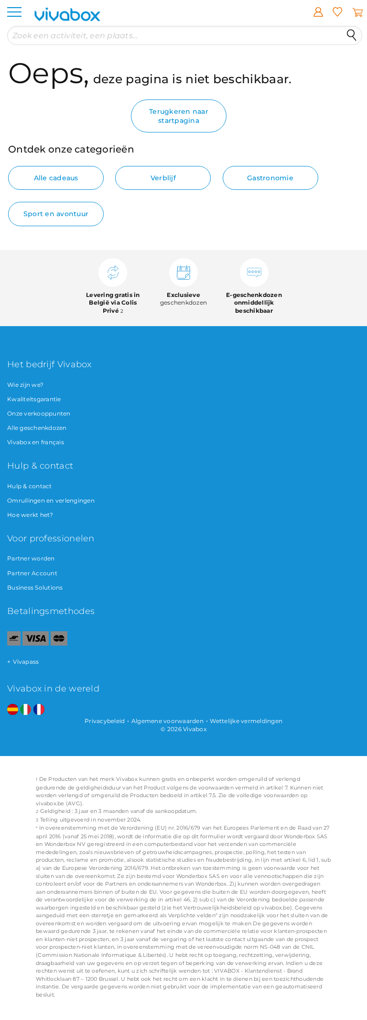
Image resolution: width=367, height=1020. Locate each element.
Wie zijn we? (25, 384)
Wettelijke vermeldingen (246, 720)
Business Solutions (35, 587)
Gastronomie (270, 178)
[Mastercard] (59, 643)
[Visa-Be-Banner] (35, 643)
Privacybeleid (105, 720)
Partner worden (31, 558)
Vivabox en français (35, 442)
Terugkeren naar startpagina (178, 115)
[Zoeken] (351, 35)
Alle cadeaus (56, 178)
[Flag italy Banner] (25, 710)
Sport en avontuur (55, 213)
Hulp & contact (29, 486)
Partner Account (32, 573)
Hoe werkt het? (30, 514)
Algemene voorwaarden (167, 720)
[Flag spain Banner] (12, 710)
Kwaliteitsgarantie (34, 399)
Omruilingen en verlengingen (51, 500)
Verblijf (163, 178)
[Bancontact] (14, 643)
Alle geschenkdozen (37, 427)
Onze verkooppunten (39, 413)
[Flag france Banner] (38, 710)
